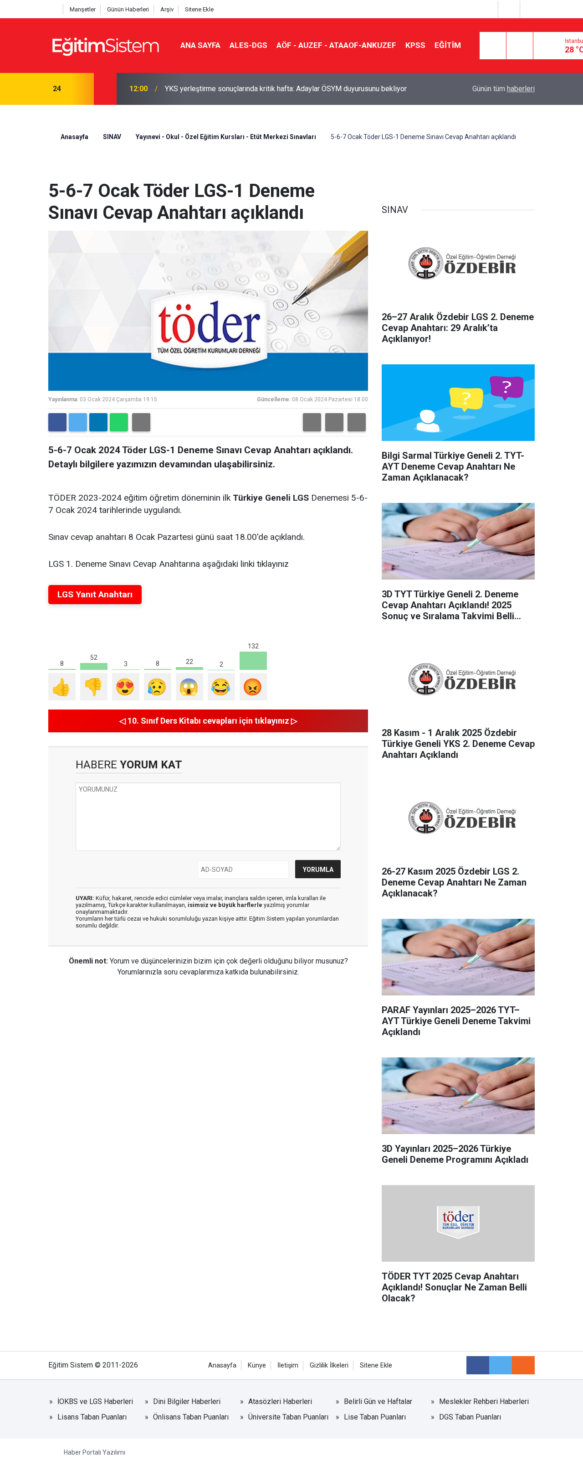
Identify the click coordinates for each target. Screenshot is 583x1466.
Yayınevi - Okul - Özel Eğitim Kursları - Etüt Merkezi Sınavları (226, 136)
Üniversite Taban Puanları (288, 1417)
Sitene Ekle (199, 9)
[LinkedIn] (98, 422)
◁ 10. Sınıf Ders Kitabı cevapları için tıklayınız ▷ (208, 720)
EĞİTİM (448, 45)
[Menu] (493, 46)
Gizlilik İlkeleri (329, 1365)
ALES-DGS (248, 45)
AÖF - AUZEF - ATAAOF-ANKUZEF (336, 45)
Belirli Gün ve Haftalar (378, 1401)
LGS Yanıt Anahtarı (95, 594)
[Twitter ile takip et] (500, 1365)
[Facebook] (57, 422)
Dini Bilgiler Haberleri (186, 1401)
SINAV (112, 136)
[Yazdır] (141, 422)
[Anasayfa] (53, 9)
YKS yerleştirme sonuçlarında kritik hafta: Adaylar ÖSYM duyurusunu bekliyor (286, 88)
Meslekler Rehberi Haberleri (484, 1401)
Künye (257, 1365)
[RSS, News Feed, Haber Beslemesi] (523, 1365)
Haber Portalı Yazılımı (94, 1452)
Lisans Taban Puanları (92, 1417)
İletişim (287, 1365)
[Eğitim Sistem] (105, 45)
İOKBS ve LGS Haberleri (95, 1401)
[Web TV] (508, 9)
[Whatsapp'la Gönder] (119, 422)
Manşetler (83, 9)
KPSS (415, 45)
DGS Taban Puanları (470, 1417)
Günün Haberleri (128, 9)
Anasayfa (73, 136)
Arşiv (167, 9)
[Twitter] (78, 422)
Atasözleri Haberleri (280, 1401)
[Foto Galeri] (530, 9)
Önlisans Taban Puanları (191, 1417)
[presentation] (81, 88)
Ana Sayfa (200, 45)
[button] (312, 422)
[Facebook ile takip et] (477, 1365)
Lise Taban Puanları (375, 1417)
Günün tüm (503, 88)
